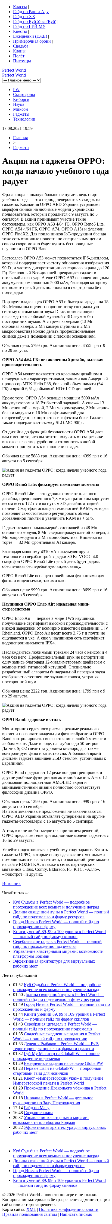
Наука (18, 104)
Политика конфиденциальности (68, 1209)
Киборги (21, 99)
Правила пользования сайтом (29, 1214)
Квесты (20, 31)
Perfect (14, 70)
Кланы (19, 51)
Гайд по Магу (36, 1107)
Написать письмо (76, 1214)
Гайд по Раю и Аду (31, 11)
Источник (11, 883)
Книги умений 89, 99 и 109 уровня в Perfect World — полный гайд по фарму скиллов (59, 934)
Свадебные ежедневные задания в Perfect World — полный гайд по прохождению (56, 1036)
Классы (20, 6)
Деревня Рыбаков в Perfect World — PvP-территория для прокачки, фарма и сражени (56, 1046)
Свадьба (20, 46)
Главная (20, 137)
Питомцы (22, 61)
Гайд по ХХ (24, 16)
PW (16, 89)
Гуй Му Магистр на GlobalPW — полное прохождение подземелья (56, 1056)
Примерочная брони (32, 41)
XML (31, 1209)
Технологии (24, 119)
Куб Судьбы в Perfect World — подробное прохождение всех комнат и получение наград (56, 904)
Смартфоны (24, 94)
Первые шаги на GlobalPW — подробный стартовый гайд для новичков (57, 1071)
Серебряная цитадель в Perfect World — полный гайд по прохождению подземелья (57, 944)
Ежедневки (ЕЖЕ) (30, 36)
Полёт (18, 56)
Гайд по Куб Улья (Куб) (34, 21)
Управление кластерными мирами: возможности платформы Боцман (51, 1120)
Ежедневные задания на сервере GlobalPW (63, 1063)
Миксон (20, 109)
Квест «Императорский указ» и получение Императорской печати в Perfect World (58, 1080)
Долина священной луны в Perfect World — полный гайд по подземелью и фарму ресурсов (61, 914)
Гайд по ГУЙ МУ (29, 26)
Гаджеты (21, 114)
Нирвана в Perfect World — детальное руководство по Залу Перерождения (53, 1100)
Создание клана (38, 1112)
